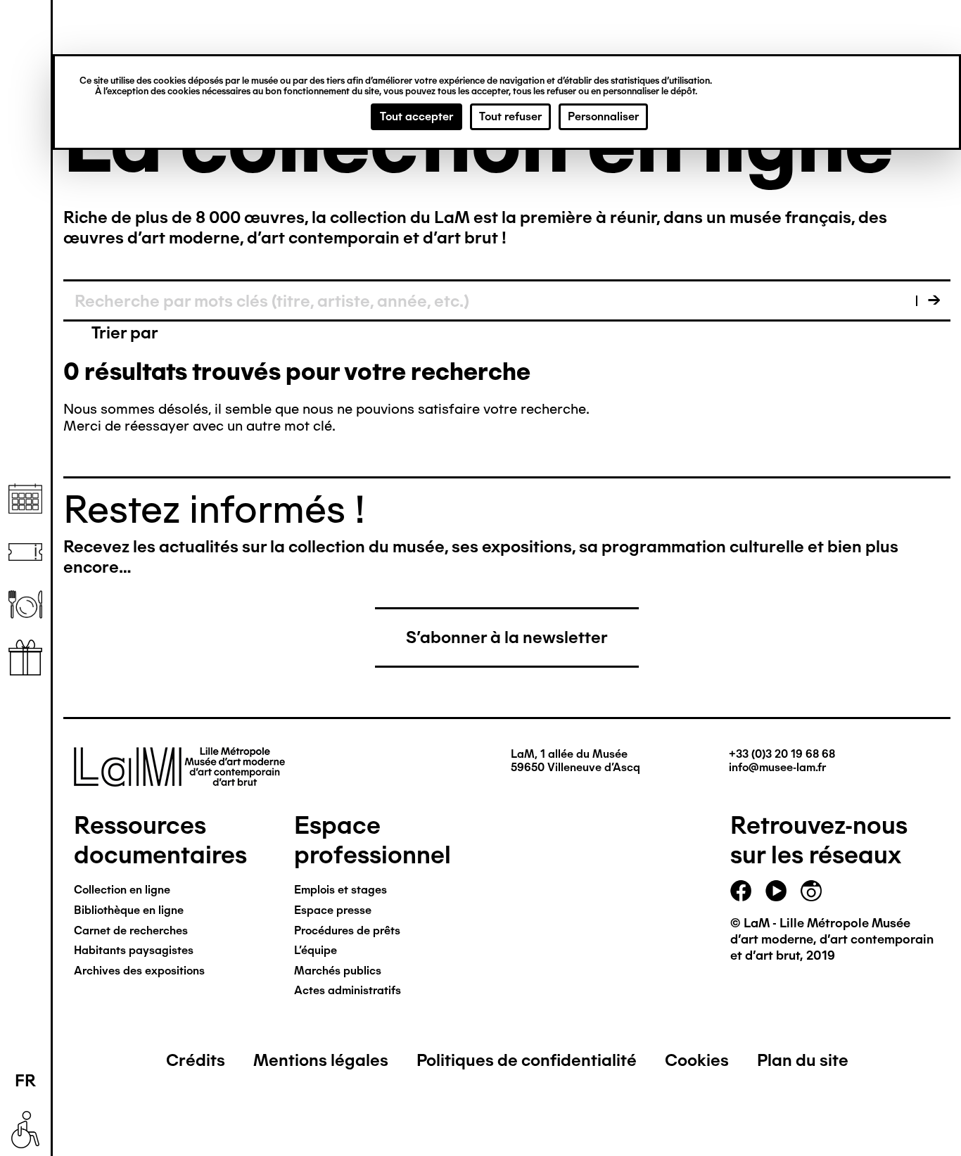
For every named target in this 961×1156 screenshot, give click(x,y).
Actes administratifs (347, 990)
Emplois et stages (340, 889)
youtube (776, 890)
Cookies (697, 1060)
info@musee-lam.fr (777, 767)
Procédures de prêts (347, 930)
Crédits (195, 1060)
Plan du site (802, 1060)
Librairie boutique (25, 657)
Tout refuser (510, 116)
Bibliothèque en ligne (129, 910)
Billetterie (25, 552)
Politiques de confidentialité (526, 1060)
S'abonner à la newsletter (507, 637)
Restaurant (25, 604)
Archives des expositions (139, 970)
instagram (811, 890)
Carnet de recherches (131, 930)
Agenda (25, 499)
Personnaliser (603, 116)
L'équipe (315, 950)
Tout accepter (416, 116)
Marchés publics (337, 970)
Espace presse (332, 910)
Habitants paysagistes (133, 950)
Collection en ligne (122, 889)
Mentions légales (320, 1060)
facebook (740, 890)
